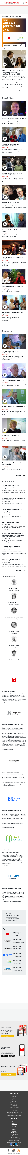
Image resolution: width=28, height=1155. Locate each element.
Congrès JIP (14, 1131)
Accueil (2, 16)
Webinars (14, 1129)
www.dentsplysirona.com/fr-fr (8, 827)
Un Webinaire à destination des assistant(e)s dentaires (11, 436)
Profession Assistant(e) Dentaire (14, 1115)
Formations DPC (14, 1104)
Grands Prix (14, 1128)
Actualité (14, 1095)
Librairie (14, 1123)
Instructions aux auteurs (14, 1140)
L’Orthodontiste (14, 1117)
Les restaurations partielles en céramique (14, 118)
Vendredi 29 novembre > (12, 918)
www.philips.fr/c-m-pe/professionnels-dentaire (11, 901)
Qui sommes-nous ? (14, 1134)
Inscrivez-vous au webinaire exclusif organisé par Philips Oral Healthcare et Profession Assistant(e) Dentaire (13, 535)
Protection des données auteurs (14, 1142)
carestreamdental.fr (6, 788)
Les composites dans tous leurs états (12, 286)
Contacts (14, 1136)
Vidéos (14, 1098)
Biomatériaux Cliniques (14, 1114)
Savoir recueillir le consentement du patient (12, 258)
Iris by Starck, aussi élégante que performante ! (11, 560)
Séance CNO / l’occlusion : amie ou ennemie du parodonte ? (11, 144)
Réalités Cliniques (14, 1109)
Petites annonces (14, 1103)
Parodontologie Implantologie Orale (14, 1112)
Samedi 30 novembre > (12, 920)
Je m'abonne (7, 1036)
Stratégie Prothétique (14, 1110)
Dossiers (6, 16)
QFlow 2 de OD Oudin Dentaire (10, 522)
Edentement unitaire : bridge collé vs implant (12, 230)
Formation (14, 1096)
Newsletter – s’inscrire (14, 1099)
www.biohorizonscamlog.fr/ (7, 749)
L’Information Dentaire (14, 1107)
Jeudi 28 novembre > (11, 917)
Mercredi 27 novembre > (12, 915)
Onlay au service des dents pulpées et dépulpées (12, 313)
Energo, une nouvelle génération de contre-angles (12, 510)
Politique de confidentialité (14, 1139)
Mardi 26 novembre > (11, 914)
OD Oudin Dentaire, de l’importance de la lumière (13, 407)
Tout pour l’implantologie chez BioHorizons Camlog (10, 352)
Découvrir (8, 1074)
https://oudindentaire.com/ (7, 866)
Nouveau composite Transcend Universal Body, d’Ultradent (13, 463)
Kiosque (14, 1121)
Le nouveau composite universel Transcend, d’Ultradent (11, 547)
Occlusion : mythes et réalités (10, 202)
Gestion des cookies (14, 1145)
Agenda (14, 1126)
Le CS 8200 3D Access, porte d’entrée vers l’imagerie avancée (13, 498)
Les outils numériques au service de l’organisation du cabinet (12, 173)
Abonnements (14, 1120)
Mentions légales (14, 1137)
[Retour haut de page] (25, 1150)
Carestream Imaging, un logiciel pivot (13, 380)
